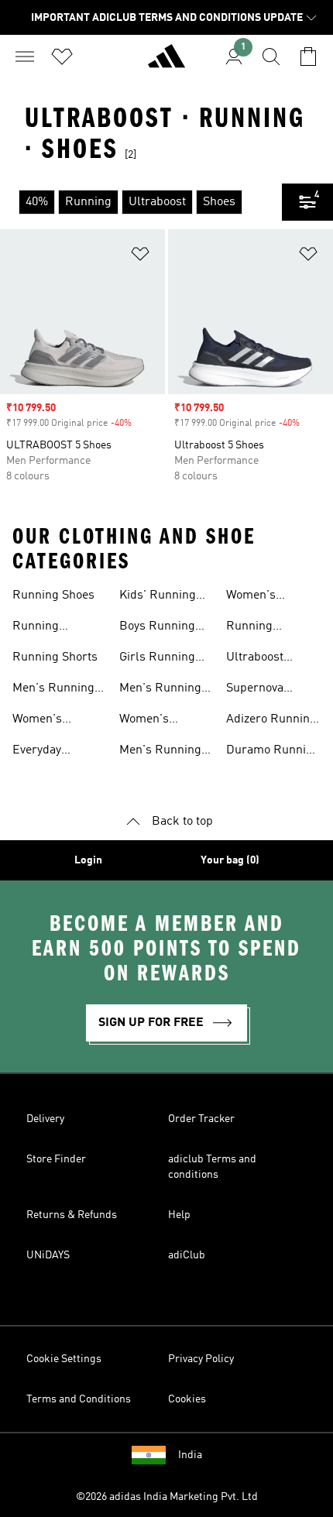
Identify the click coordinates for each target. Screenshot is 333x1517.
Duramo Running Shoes (273, 752)
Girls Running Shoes (157, 659)
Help (179, 1215)
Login (88, 860)
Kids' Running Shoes (157, 597)
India (190, 1455)
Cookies (187, 1399)
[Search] (271, 56)
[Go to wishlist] (62, 56)
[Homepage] (166, 62)
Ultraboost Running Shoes (267, 659)
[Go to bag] (308, 56)
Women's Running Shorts (268, 597)
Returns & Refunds (71, 1215)
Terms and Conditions (78, 1399)
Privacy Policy (201, 1359)
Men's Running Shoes (53, 690)
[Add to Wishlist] (140, 257)
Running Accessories (259, 628)
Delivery (45, 1119)
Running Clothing (35, 628)
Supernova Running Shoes (267, 690)
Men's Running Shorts (160, 752)
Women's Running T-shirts (165, 721)
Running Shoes (53, 595)
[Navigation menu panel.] (24, 56)
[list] (141, 202)
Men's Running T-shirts (160, 690)
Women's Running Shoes (53, 721)
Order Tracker (201, 1119)
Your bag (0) (230, 860)
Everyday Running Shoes (53, 752)
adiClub (186, 1255)
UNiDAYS (48, 1255)
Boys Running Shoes (157, 628)
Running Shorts (55, 657)
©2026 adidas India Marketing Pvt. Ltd (167, 1496)
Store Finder (56, 1159)
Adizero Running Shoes (271, 721)
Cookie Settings (63, 1359)
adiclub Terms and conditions (212, 1167)
